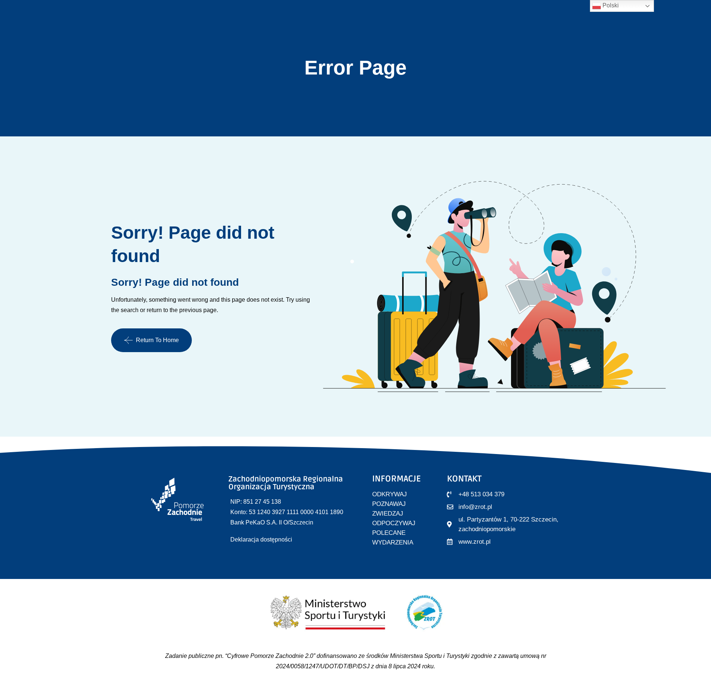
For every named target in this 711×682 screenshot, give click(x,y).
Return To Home (157, 340)
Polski (610, 5)
